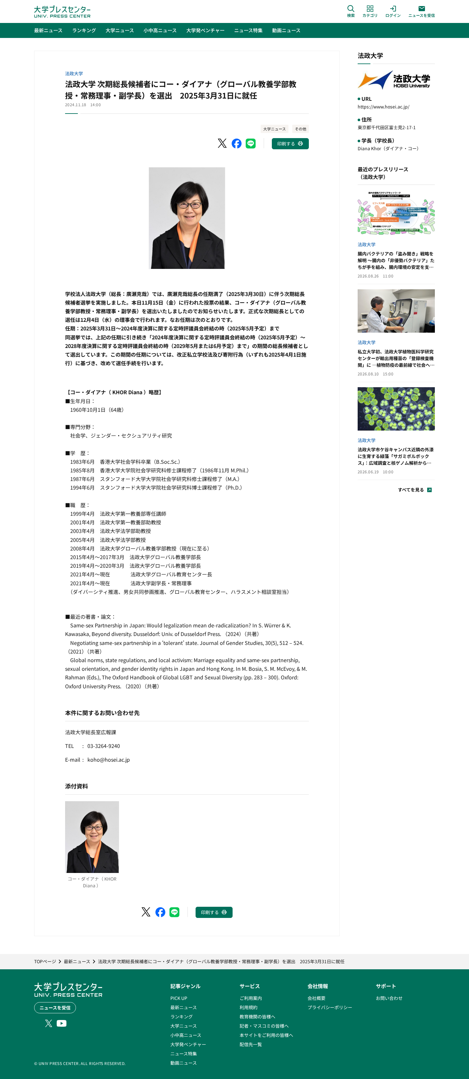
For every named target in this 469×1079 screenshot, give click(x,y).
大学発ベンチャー (188, 1044)
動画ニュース (183, 1063)
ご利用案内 (251, 998)
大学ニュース (274, 128)
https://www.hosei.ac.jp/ (383, 106)
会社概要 (316, 998)
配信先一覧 (251, 1044)
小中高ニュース (185, 1035)
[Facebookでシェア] (237, 143)
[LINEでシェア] (251, 143)
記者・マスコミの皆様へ (264, 1026)
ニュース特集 (183, 1053)
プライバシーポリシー (330, 1007)
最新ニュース (183, 1007)
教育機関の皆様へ (257, 1016)
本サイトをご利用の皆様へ (266, 1035)
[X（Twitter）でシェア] (223, 143)
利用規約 (248, 1007)
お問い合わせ (389, 998)
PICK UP (178, 998)
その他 (300, 128)
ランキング (181, 1016)
